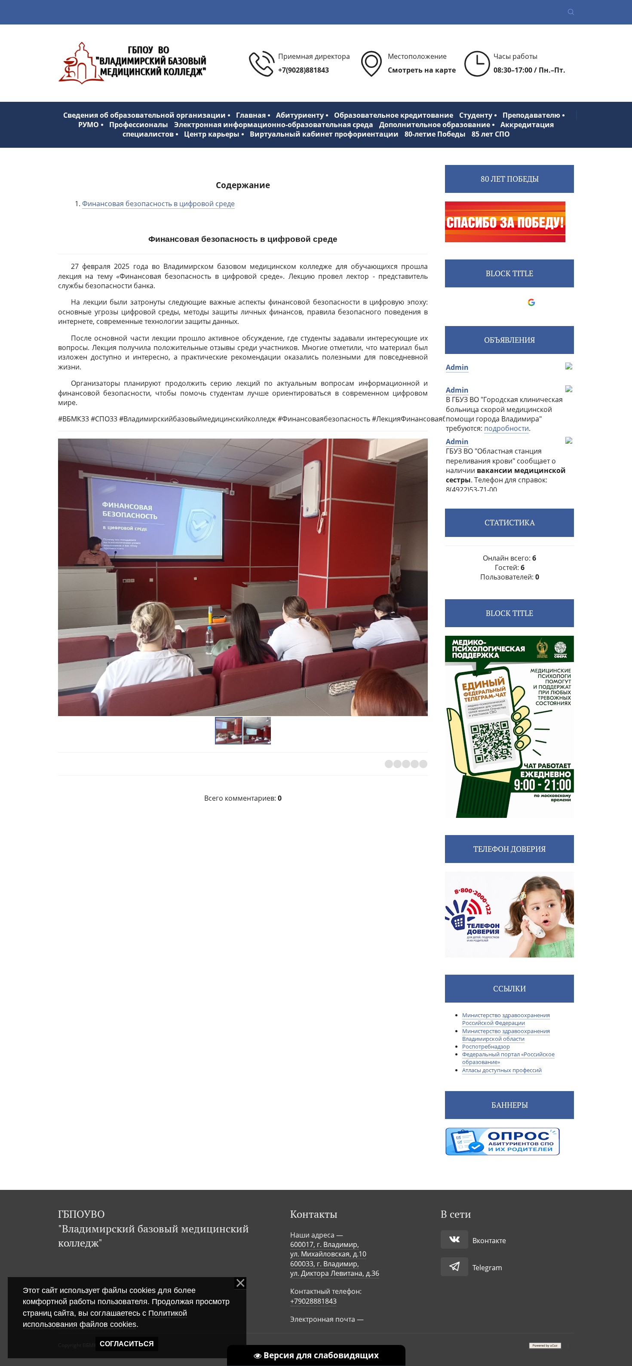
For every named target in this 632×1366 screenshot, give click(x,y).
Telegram (487, 1267)
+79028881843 (313, 1301)
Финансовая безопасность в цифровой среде (158, 203)
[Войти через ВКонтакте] (487, 302)
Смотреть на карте (422, 70)
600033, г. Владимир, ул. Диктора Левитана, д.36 (334, 1268)
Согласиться (127, 1344)
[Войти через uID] (472, 302)
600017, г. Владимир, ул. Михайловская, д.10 (328, 1249)
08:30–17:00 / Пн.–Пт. (529, 70)
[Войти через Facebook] (502, 302)
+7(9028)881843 (303, 70)
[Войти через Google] (531, 302)
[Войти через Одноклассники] (546, 302)
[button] (420, 577)
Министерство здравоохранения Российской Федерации (506, 1019)
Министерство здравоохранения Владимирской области (506, 1035)
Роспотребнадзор (486, 1046)
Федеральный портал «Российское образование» (508, 1058)
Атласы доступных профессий (502, 1070)
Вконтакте (489, 1240)
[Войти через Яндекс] (516, 302)
